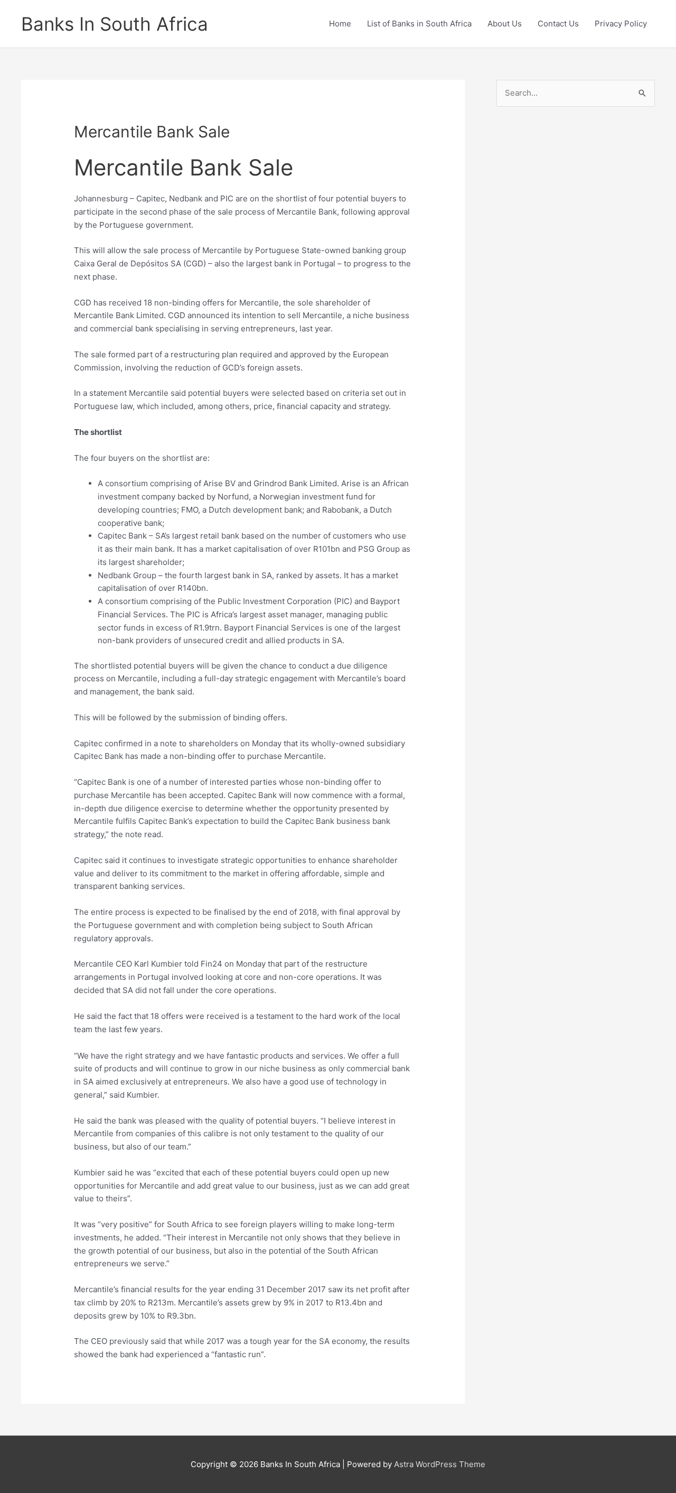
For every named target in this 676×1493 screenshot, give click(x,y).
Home (340, 23)
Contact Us (558, 23)
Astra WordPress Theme (439, 1464)
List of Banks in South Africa (419, 23)
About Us (504, 23)
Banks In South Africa (114, 24)
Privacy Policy (621, 23)
